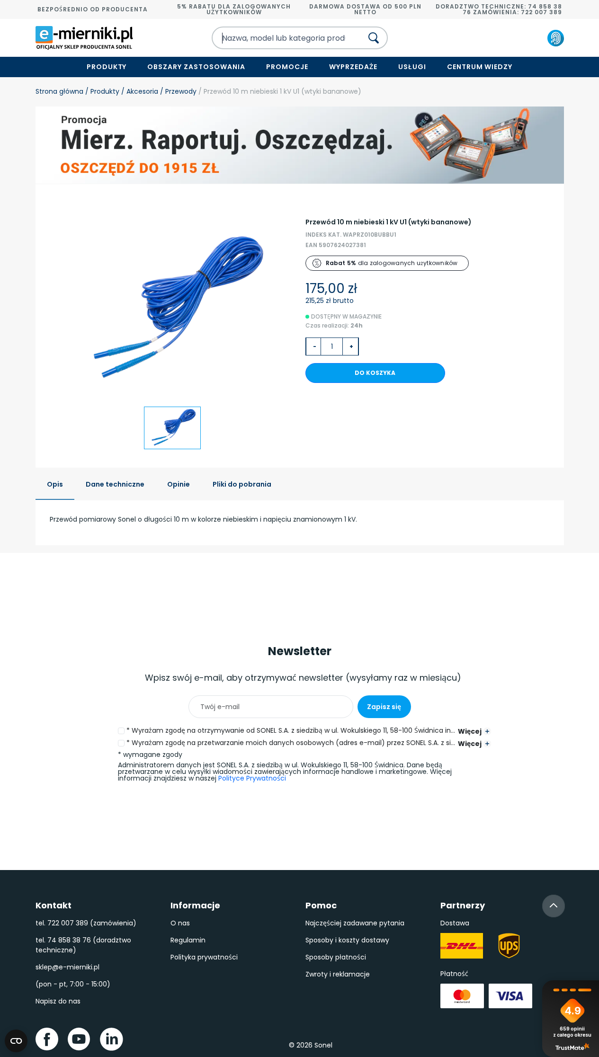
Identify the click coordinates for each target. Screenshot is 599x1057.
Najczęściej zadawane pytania (354, 923)
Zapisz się (384, 706)
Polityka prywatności (204, 957)
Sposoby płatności (335, 957)
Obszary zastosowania (196, 66)
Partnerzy (462, 905)
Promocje (287, 66)
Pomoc (321, 905)
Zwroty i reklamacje (337, 974)
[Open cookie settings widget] (16, 1041)
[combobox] (279, 38)
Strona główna (59, 91)
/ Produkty (101, 91)
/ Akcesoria (138, 91)
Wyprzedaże (353, 66)
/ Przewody (177, 91)
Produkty (107, 66)
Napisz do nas (58, 1001)
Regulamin (188, 940)
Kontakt (54, 905)
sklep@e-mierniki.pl (67, 967)
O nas (180, 923)
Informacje (195, 905)
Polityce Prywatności (252, 778)
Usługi (412, 66)
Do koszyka (375, 373)
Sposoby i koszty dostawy (347, 940)
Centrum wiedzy (480, 66)
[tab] (55, 485)
